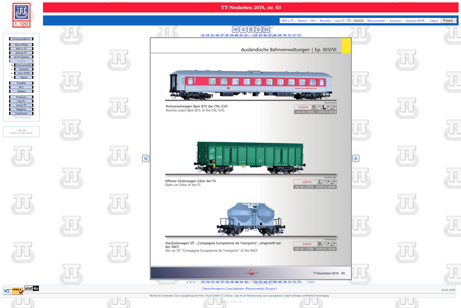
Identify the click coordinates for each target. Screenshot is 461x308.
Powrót (448, 20)
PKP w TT (21, 48)
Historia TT (21, 52)
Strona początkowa (21, 39)
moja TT (339, 20)
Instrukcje (24, 69)
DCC (21, 87)
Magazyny (21, 109)
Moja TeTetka (21, 44)
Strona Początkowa (214, 288)
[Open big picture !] (251, 158)
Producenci (21, 97)
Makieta (21, 91)
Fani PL (21, 101)
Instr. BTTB (24, 73)
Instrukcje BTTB (415, 20)
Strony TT (21, 105)
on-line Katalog (21, 57)
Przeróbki (21, 83)
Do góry (270, 288)
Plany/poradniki (23, 65)
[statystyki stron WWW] (31, 290)
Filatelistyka (21, 113)
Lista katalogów (235, 288)
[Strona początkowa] (21, 26)
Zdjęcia (23, 77)
